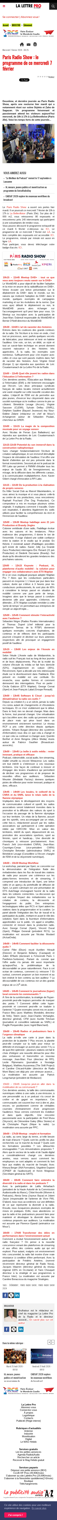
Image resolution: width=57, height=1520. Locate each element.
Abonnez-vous (28, 1407)
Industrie (28, 1433)
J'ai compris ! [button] (15, 1515)
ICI (47, 229)
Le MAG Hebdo (28, 1441)
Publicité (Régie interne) (28, 1420)
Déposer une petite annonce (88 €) (28, 1470)
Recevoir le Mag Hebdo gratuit (28, 1460)
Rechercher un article (28, 1457)
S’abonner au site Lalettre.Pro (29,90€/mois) (28, 1475)
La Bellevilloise (17, 213)
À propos (28, 1412)
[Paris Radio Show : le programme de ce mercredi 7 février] (28, 125)
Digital (28, 1439)
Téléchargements (28, 1483)
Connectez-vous (28, 1410)
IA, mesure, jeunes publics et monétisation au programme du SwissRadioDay (25, 188)
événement (13, 1285)
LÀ (48, 232)
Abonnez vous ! (30, 16)
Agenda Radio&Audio (29, 1454)
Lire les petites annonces (28, 1452)
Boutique (28, 1481)
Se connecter (11, 16)
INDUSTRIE (16, 25)
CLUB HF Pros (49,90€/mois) (28, 1473)
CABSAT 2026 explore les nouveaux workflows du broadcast (41, 1376)
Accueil (6, 25)
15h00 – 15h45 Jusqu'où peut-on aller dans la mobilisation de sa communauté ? (28, 1086)
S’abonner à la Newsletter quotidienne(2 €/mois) (28, 1478)
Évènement (28, 25)
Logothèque (28, 1415)
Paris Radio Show (16, 207)
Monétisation (28, 1436)
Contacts (28, 1418)
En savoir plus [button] (39, 1508)
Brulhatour (9, 1306)
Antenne (28, 1431)
